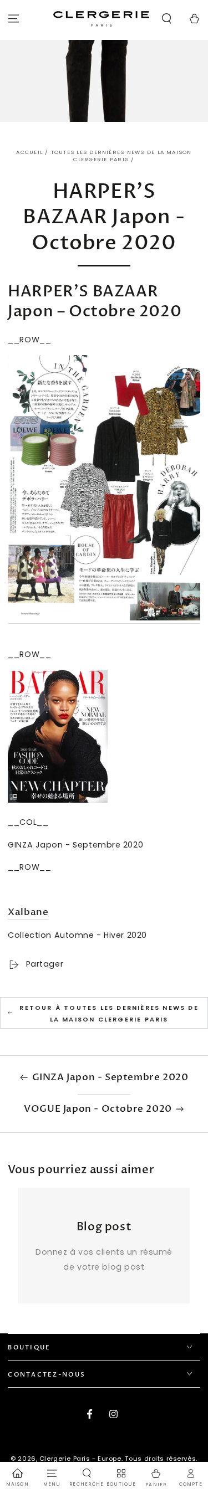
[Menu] (13, 19)
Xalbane (28, 912)
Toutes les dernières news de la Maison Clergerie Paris (121, 155)
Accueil (29, 152)
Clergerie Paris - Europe (80, 1458)
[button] (166, 19)
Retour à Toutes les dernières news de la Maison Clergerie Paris (108, 1013)
